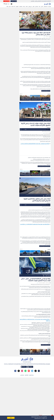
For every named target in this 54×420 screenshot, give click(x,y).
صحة (39, 6)
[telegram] (32, 371)
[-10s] (47, 129)
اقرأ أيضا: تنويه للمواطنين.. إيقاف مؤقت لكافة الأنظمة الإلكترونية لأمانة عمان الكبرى (35, 143)
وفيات (7, 6)
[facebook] (15, 371)
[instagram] (22, 371)
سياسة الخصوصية (37, 418)
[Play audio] (21, 129)
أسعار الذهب (45, 6)
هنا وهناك (20, 6)
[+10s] (49, 129)
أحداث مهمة (13, 6)
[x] (19, 371)
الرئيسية (49, 6)
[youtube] (29, 371)
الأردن (42, 6)
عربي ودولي (30, 6)
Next (20, 94)
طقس (33, 6)
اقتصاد (27, 6)
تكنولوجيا (17, 6)
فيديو (10, 6)
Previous (22, 94)
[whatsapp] (25, 371)
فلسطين (36, 6)
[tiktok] (36, 371)
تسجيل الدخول (13, 1)
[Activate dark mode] (10, 4)
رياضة (24, 6)
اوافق (11, 417)
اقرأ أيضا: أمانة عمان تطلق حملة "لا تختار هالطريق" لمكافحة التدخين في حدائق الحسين (34, 224)
